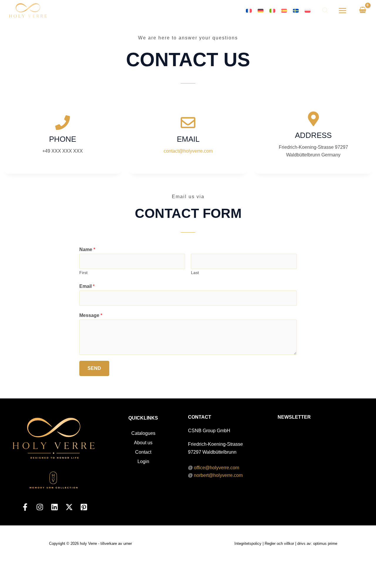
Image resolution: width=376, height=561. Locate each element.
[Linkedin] (54, 507)
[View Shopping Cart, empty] (362, 10)
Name (87, 249)
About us (143, 442)
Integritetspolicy (247, 543)
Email (87, 286)
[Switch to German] (260, 10)
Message (90, 315)
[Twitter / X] (69, 507)
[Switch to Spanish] (284, 10)
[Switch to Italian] (272, 10)
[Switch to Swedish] (296, 10)
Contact (143, 452)
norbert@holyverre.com (218, 475)
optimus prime (325, 543)
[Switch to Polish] (307, 10)
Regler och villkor (279, 543)
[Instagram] (39, 507)
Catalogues (143, 433)
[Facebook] (25, 507)
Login (143, 461)
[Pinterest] (84, 507)
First (83, 273)
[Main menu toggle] (342, 10)
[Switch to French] (249, 10)
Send (94, 368)
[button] (325, 11)
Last (195, 273)
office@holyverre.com (216, 467)
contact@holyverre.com (188, 150)
